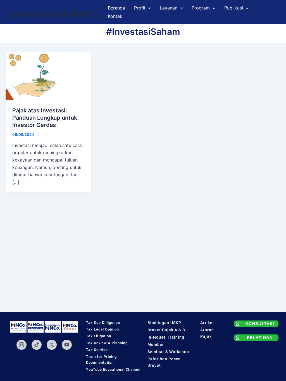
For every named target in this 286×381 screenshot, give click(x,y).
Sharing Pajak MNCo (54, 14)
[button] (148, 8)
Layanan (168, 8)
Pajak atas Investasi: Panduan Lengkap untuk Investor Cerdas (44, 117)
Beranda (116, 8)
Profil (139, 8)
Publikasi (233, 8)
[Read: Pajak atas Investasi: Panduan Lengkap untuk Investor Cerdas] (48, 75)
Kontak (115, 16)
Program (201, 8)
